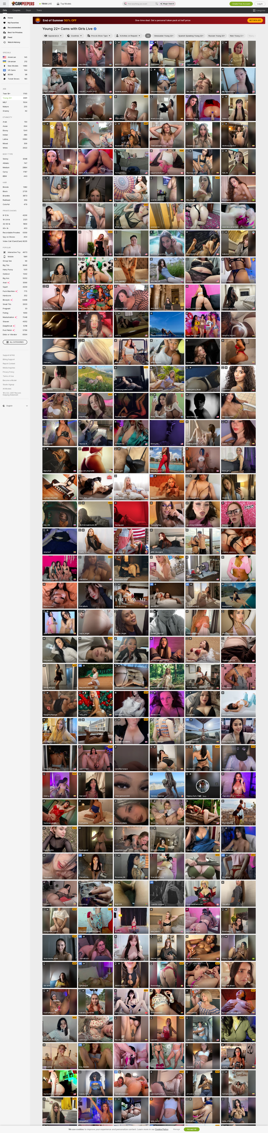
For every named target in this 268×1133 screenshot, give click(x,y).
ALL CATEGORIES (17, 342)
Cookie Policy (161, 1129)
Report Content (9, 364)
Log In (260, 4)
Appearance (53, 36)
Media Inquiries (9, 368)
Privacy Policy (8, 372)
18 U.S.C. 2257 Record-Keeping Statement (12, 394)
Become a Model (9, 380)
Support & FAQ (9, 355)
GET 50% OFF (255, 20)
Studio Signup (8, 385)
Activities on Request (128, 36)
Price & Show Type (99, 36)
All (148, 36)
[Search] (157, 4)
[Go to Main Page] (23, 4)
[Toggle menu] (4, 4)
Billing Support (9, 359)
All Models (7, 389)
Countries (75, 36)
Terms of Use (8, 376)
